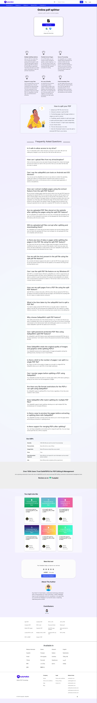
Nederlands (65, 653)
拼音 (27, 667)
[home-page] (9, 2)
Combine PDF (39, 621)
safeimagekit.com (72, 680)
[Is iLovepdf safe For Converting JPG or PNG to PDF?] (48, 502)
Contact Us (58, 683)
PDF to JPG (50, 621)
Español (28, 653)
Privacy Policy (59, 680)
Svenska (54, 656)
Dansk (42, 649)
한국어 (53, 663)
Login (90, 2)
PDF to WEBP (27, 637)
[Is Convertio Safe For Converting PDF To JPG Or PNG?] (31, 502)
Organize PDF (39, 628)
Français (42, 653)
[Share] (54, 2)
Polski (27, 656)
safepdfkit (27, 696)
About (44, 678)
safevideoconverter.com (73, 692)
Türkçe (28, 660)
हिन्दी (27, 663)
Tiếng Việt (65, 656)
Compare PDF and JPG (52, 633)
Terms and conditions (48, 680)
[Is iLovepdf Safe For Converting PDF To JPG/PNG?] (65, 502)
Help (44, 683)
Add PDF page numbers (51, 629)
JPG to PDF (62, 621)
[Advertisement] (8, 32)
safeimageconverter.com (73, 690)
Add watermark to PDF (64, 629)
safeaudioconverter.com (73, 687)
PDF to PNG (62, 632)
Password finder (51, 625)
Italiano (53, 653)
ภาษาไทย (42, 663)
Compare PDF (28, 625)
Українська (54, 660)
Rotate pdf (62, 625)
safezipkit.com (71, 678)
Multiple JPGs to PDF (41, 632)
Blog (86, 2)
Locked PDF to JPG (29, 632)
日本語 (64, 663)
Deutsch (54, 649)
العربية (64, 660)
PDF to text (38, 625)
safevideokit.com (71, 683)
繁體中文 (42, 667)
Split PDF (27, 621)
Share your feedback (48, 576)
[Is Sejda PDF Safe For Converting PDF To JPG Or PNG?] (65, 530)
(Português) (43, 656)
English (64, 649)
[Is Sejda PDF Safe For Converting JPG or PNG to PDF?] (48, 530)
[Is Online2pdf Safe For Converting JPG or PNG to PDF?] (31, 530)
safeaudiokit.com (71, 685)
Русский (42, 660)
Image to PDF (39, 637)
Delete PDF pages (28, 628)
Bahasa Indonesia (30, 649)
